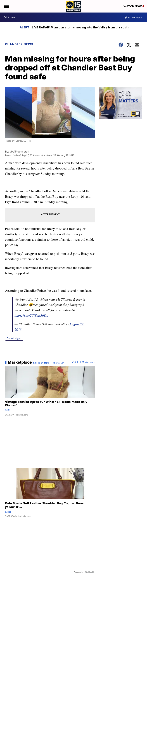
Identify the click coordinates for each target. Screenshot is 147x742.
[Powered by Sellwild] (90, 572)
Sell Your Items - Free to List (48, 363)
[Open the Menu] (6, 6)
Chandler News (19, 44)
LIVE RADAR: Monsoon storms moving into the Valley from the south (80, 27)
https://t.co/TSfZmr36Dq (31, 315)
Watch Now (133, 6)
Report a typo (14, 338)
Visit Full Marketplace (83, 362)
